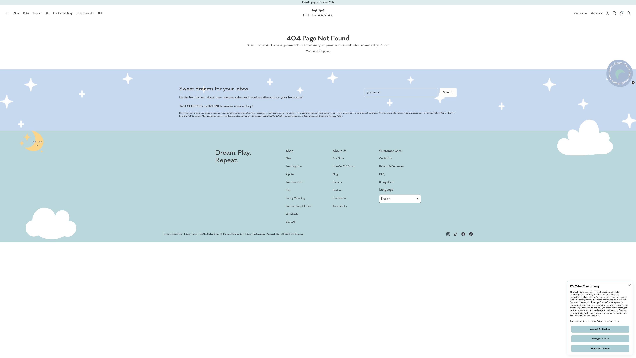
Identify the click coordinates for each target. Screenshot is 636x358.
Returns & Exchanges (391, 166)
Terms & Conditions (172, 234)
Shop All (290, 222)
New (288, 158)
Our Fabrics (580, 13)
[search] (614, 13)
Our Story (596, 13)
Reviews (337, 190)
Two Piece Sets (294, 182)
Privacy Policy (335, 116)
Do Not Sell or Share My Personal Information (221, 234)
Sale (100, 13)
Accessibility (340, 206)
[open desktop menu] (7, 13)
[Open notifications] (621, 13)
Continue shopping (318, 51)
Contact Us (385, 158)
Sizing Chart (386, 182)
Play (288, 190)
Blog (335, 174)
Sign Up (448, 92)
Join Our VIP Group (344, 166)
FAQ (381, 174)
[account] (608, 13)
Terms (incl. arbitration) (315, 116)
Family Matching (295, 198)
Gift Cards (292, 214)
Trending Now (294, 166)
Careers (337, 182)
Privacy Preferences (255, 234)
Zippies (290, 174)
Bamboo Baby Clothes (298, 206)
